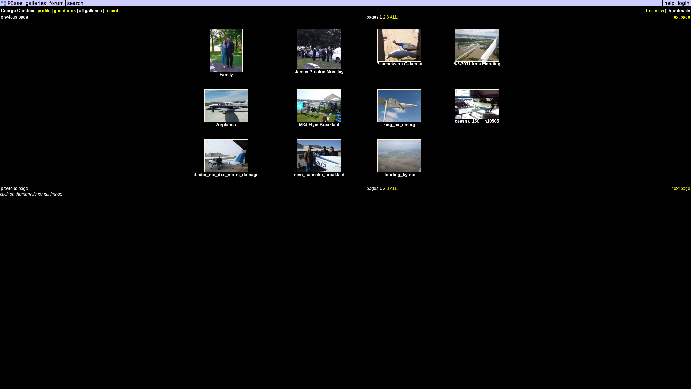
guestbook (65, 10)
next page (680, 17)
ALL (394, 17)
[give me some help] (669, 6)
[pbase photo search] (75, 6)
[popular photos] (373, 6)
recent (111, 10)
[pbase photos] (12, 6)
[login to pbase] (683, 6)
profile (44, 10)
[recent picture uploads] (36, 6)
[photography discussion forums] (57, 6)
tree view (655, 10)
